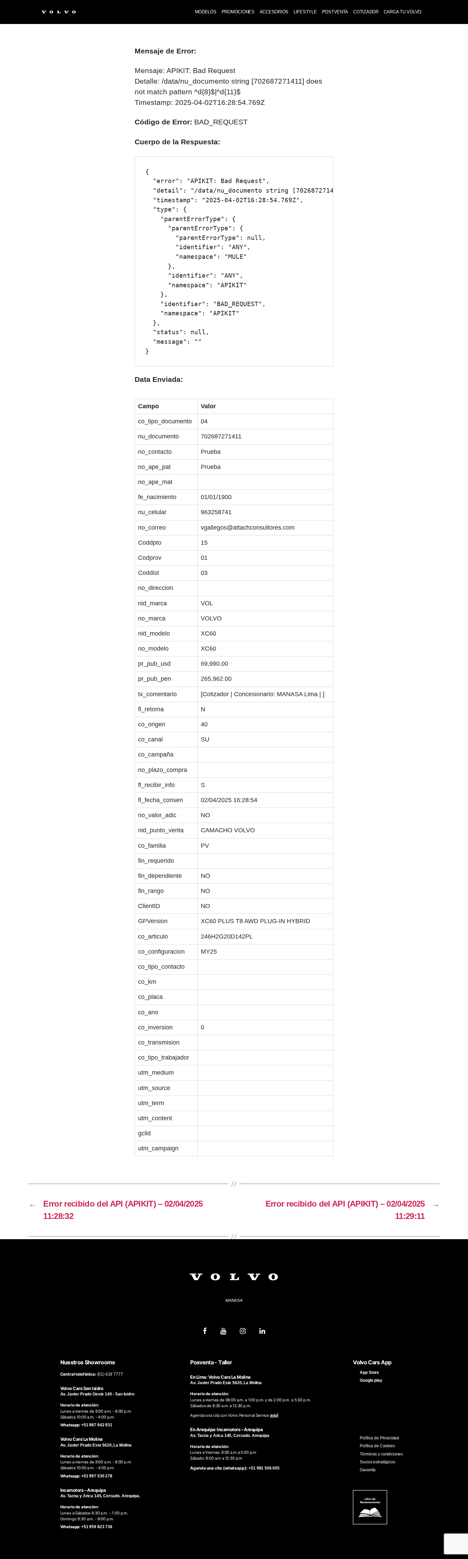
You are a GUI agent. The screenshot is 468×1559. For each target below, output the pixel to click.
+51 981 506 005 (264, 1468)
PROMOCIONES (238, 11)
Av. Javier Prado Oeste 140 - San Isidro (97, 1394)
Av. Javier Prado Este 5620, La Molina (96, 1445)
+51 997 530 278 (96, 1476)
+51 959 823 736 (96, 1526)
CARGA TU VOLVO (402, 11)
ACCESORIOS (274, 11)
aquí (274, 1415)
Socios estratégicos (377, 1462)
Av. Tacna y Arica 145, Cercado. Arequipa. (100, 1496)
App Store (369, 1372)
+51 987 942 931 (96, 1425)
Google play (371, 1380)
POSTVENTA (335, 11)
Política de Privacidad (379, 1438)
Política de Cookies (377, 1445)
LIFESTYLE (305, 11)
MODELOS (206, 11)
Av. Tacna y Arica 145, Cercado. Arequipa (229, 1435)
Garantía (367, 1469)
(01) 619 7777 (110, 1374)
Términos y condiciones (381, 1454)
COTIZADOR (366, 11)
